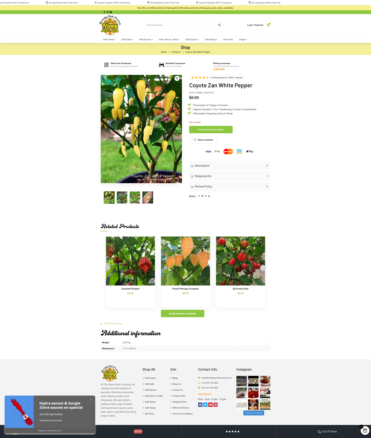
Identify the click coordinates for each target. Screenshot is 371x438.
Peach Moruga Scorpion (185, 288)
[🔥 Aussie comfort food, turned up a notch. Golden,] (253, 381)
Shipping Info (202, 176)
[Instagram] (215, 405)
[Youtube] (210, 405)
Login (250, 25)
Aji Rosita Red (240, 288)
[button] (177, 78)
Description (202, 165)
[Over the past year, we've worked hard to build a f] (265, 393)
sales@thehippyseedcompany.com (217, 377)
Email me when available (211, 129)
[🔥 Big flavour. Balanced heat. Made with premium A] (265, 381)
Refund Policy (203, 186)
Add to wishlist (205, 139)
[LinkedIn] (209, 196)
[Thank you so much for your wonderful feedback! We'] (241, 404)
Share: (192, 196)
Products (176, 51)
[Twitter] (202, 196)
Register (259, 25)
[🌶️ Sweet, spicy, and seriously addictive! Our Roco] (253, 404)
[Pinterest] (206, 196)
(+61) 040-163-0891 (210, 383)
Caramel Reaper (130, 288)
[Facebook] (199, 196)
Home (164, 51)
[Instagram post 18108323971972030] (265, 404)
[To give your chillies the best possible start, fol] (241, 393)
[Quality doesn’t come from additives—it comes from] (253, 393)
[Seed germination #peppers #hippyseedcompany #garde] (241, 381)
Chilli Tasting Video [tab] (113, 323)
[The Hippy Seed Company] (110, 25)
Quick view (147, 249)
